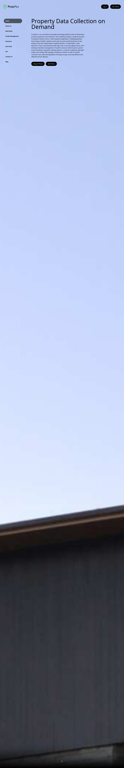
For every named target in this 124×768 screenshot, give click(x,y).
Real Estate (8, 31)
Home (7, 21)
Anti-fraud (8, 46)
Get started (115, 7)
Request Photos (38, 64)
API (6, 51)
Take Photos (51, 64)
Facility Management (12, 36)
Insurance (8, 41)
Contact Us (8, 56)
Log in (105, 7)
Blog (6, 62)
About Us (8, 26)
